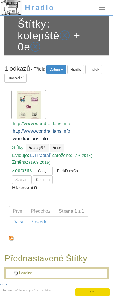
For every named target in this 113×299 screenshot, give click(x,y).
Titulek (94, 70)
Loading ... (28, 273)
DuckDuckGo (67, 171)
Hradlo (39, 7)
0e (58, 148)
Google (44, 171)
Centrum (43, 180)
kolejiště (39, 148)
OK (92, 291)
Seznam (21, 180)
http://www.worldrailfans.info (41, 131)
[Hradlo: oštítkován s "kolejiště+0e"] (11, 238)
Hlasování (15, 78)
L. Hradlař (40, 155)
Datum (55, 70)
